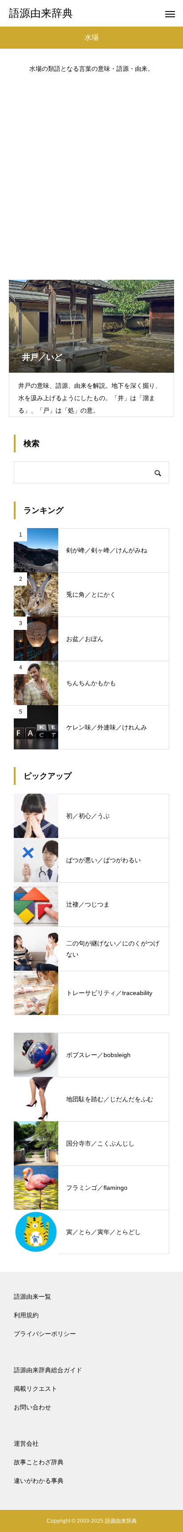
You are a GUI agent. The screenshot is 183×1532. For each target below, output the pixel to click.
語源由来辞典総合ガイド (48, 1370)
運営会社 (26, 1443)
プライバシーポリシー (45, 1333)
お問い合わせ (32, 1407)
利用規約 (26, 1315)
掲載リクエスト (35, 1388)
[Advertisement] (91, 172)
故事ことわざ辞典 (39, 1462)
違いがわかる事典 (39, 1480)
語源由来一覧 (32, 1296)
